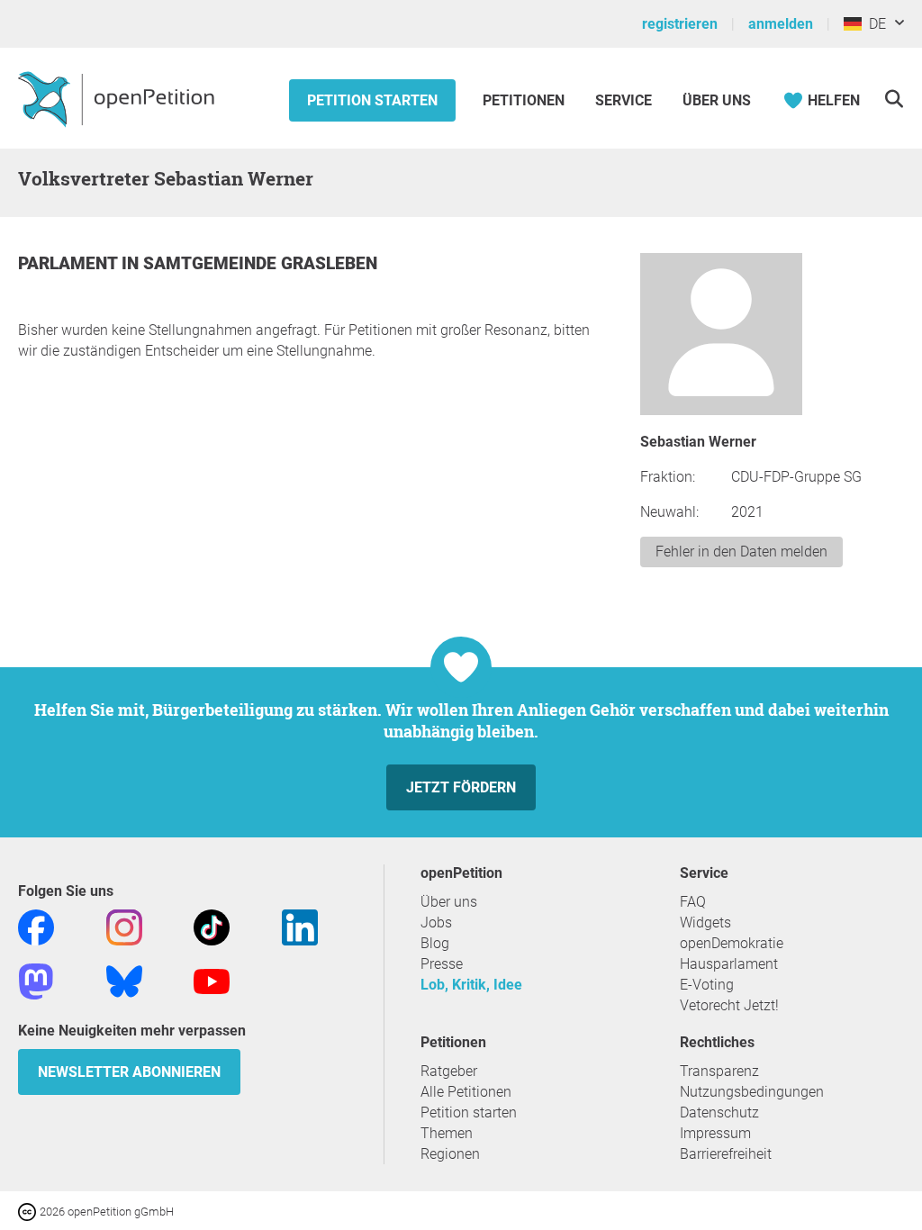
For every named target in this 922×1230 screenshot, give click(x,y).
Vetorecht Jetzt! (729, 1005)
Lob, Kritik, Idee (471, 984)
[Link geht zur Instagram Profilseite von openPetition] (124, 926)
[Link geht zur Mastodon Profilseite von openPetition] (36, 980)
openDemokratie (731, 943)
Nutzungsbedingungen (752, 1091)
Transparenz (719, 1071)
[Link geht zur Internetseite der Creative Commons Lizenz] (29, 1210)
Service (623, 100)
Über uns (448, 901)
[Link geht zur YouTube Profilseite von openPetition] (212, 980)
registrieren (680, 23)
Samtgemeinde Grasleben (260, 263)
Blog (434, 943)
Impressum (715, 1133)
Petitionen (525, 100)
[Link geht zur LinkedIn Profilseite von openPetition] (300, 926)
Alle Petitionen (465, 1091)
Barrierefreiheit (726, 1153)
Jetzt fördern (461, 787)
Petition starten (372, 100)
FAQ (693, 901)
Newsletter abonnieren (129, 1072)
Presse (441, 963)
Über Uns (716, 100)
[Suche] (893, 98)
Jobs (436, 922)
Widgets (705, 922)
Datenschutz (719, 1112)
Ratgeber (448, 1071)
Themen (446, 1133)
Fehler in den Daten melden (741, 551)
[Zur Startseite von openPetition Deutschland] (118, 98)
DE (874, 23)
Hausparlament (729, 963)
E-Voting (707, 984)
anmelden (780, 23)
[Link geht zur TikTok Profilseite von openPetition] (212, 926)
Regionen (450, 1153)
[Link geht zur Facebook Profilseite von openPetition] (36, 926)
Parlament (70, 263)
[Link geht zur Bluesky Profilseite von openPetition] (124, 980)
